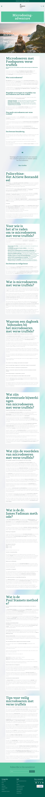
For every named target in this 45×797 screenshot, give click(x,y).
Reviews (18, 784)
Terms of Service (20, 789)
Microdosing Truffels (6, 791)
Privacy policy (19, 793)
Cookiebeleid (19, 791)
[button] (2, 6)
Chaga (3, 784)
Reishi (3, 782)
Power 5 (3, 789)
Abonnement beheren (20, 786)
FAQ (17, 782)
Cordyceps (4, 786)
